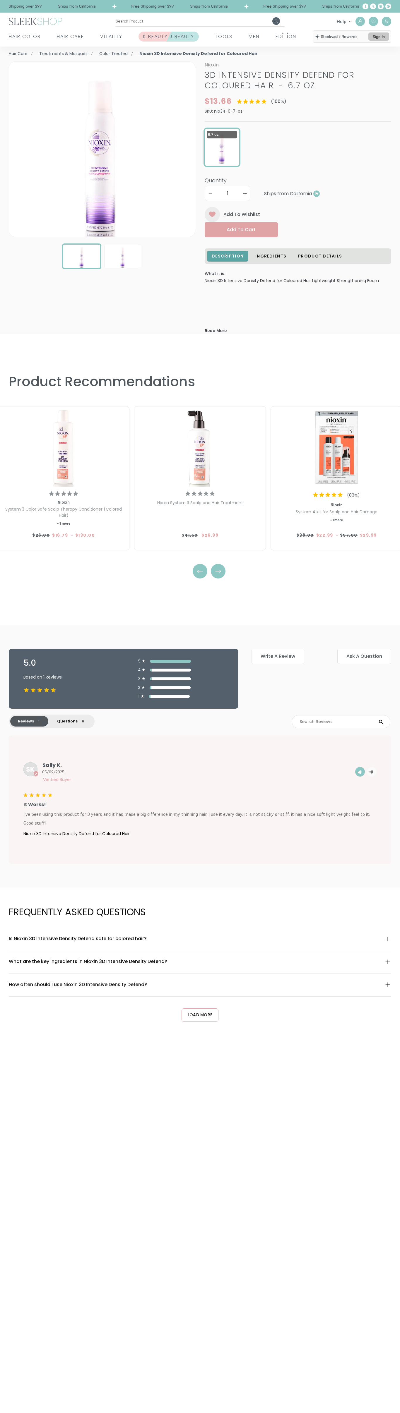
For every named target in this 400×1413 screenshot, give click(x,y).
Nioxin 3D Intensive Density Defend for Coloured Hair (76, 834)
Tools (224, 36)
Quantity (216, 180)
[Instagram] (381, 6)
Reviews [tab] (26, 721)
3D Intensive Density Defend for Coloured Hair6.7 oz (280, 80)
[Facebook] (365, 6)
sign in (379, 36)
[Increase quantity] (244, 193)
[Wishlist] (373, 21)
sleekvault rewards (339, 36)
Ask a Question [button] (364, 656)
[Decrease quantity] (210, 193)
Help (341, 21)
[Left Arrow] (200, 571)
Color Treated (113, 53)
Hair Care (70, 36)
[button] (360, 772)
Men (254, 36)
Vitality (111, 36)
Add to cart (241, 229)
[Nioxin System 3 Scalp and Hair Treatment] (200, 447)
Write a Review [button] (278, 656)
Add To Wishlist (241, 214)
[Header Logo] (35, 21)
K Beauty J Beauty (168, 36)
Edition (286, 36)
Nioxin (212, 64)
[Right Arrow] (218, 571)
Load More (200, 1015)
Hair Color (25, 36)
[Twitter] (373, 6)
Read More (216, 331)
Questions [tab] (67, 721)
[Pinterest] (388, 6)
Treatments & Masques (63, 53)
